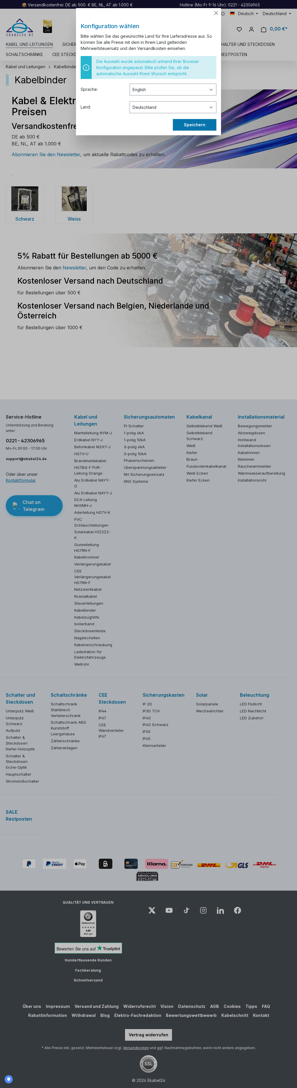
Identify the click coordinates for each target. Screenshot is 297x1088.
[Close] (216, 13)
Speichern (194, 124)
